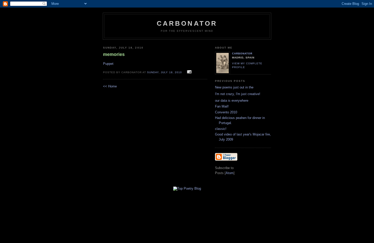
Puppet (108, 64)
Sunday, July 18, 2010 (165, 72)
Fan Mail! (222, 106)
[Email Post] (188, 72)
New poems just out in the (234, 87)
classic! (220, 129)
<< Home (110, 86)
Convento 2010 (226, 112)
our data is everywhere (231, 100)
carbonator (242, 53)
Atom (230, 173)
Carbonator (187, 23)
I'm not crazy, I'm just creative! (237, 94)
